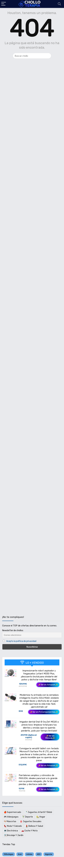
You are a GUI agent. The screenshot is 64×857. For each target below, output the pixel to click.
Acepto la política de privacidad (21, 641)
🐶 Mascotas (10, 821)
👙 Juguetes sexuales (30, 821)
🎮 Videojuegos (11, 817)
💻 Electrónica (11, 830)
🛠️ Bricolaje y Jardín (13, 835)
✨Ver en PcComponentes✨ (44, 712)
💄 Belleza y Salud (34, 826)
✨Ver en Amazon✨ (48, 684)
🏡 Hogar (40, 817)
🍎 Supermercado (12, 812)
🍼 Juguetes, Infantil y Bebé (38, 812)
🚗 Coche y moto (29, 830)
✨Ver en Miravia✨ (50, 737)
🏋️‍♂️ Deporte (27, 817)
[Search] (59, 4)
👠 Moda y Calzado (13, 826)
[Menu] (3, 4)
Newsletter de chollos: (13, 630)
